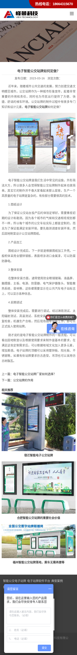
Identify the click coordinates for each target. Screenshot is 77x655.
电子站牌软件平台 (38, 580)
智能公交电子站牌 (14, 580)
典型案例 (57, 580)
